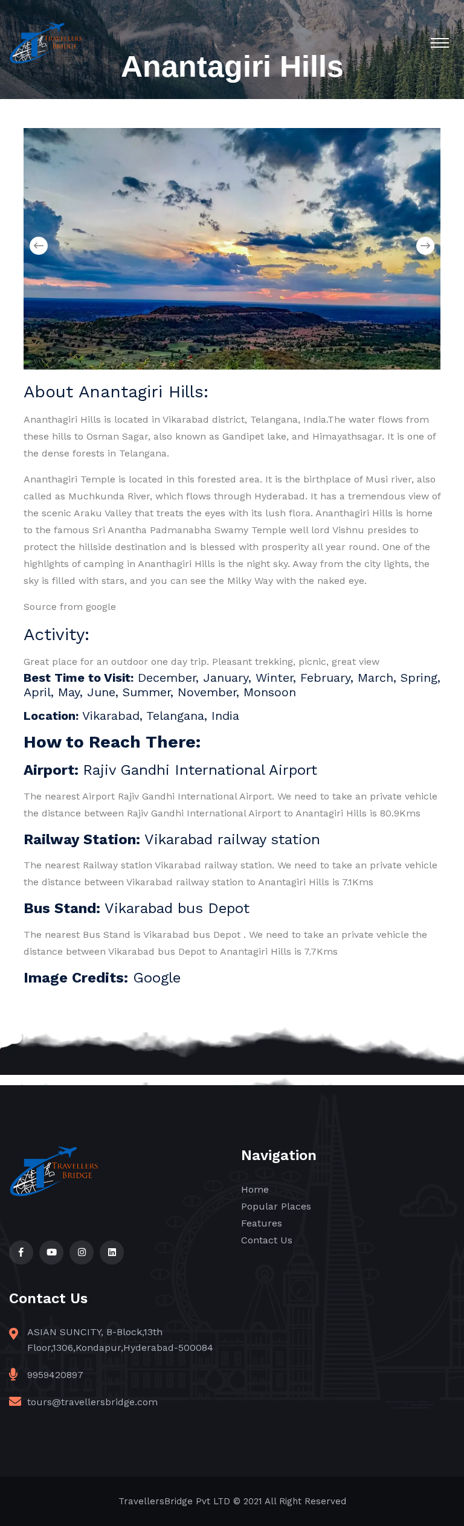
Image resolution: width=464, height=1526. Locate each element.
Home (255, 1189)
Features (261, 1223)
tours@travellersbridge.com (92, 1402)
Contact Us (266, 1240)
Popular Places (276, 1206)
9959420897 (55, 1374)
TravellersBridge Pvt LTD (174, 1501)
